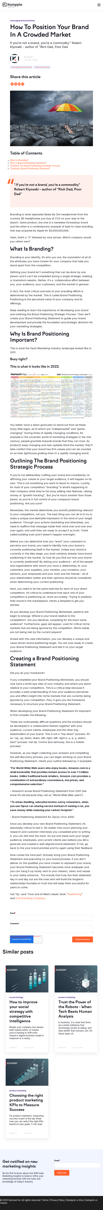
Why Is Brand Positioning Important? (28, 163)
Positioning (74, 894)
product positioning (42, 67)
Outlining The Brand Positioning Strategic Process (35, 165)
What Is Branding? (19, 160)
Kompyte (28, 57)
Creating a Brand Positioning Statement (30, 168)
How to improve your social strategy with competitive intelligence (23, 1011)
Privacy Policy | (58, 1200)
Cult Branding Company (30, 898)
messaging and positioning (21, 67)
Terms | (46, 1200)
